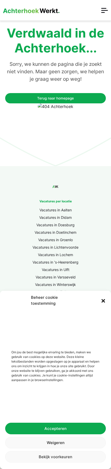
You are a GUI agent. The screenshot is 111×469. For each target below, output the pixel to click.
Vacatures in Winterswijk (55, 284)
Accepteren (55, 428)
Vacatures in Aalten (55, 210)
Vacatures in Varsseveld (56, 277)
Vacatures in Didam (55, 217)
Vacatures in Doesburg (55, 225)
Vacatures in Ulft (55, 269)
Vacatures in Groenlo (55, 240)
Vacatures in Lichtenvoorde (55, 247)
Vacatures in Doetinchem (55, 232)
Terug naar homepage (55, 98)
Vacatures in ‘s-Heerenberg (55, 262)
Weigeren (56, 442)
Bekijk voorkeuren (55, 456)
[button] (103, 300)
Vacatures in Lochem (55, 254)
